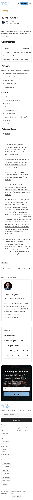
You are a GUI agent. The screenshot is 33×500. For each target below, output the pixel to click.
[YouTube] (15, 318)
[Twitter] (4, 318)
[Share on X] (3, 268)
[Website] (19, 318)
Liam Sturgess (10, 22)
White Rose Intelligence (13, 491)
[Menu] (30, 3)
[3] (21, 96)
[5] (27, 116)
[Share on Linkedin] (19, 268)
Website (7, 133)
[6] (11, 120)
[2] (30, 69)
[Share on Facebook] (14, 268)
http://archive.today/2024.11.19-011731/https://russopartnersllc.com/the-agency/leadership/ (18, 152)
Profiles (4, 263)
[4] (11, 103)
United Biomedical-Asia (12, 117)
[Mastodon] (13, 318)
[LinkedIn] (6, 318)
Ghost (6, 493)
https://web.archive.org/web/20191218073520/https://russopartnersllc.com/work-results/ (18, 192)
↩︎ (17, 154)
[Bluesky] (8, 318)
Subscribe (24, 3)
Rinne (11, 493)
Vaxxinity (8, 120)
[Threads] (10, 318)
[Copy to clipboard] (29, 268)
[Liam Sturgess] (3, 22)
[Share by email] (24, 268)
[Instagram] (17, 318)
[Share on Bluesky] (9, 268)
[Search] (18, 3)
